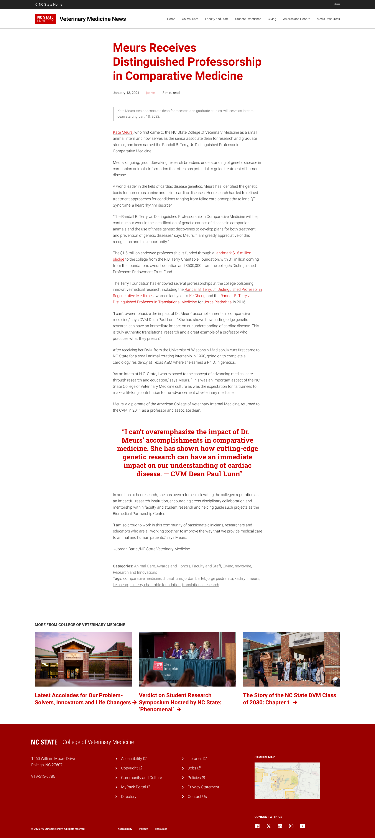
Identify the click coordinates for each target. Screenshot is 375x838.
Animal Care (190, 19)
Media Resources (328, 19)
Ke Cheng (197, 295)
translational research (200, 584)
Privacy (143, 828)
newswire (243, 566)
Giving (272, 19)
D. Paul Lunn (172, 578)
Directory (129, 796)
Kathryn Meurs (247, 578)
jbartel (150, 93)
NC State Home (50, 4)
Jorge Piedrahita (218, 302)
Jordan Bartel (194, 578)
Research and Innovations (135, 572)
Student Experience (248, 19)
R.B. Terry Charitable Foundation (155, 584)
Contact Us (197, 796)
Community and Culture (141, 777)
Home (171, 19)
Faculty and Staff (216, 19)
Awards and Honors (296, 19)
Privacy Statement (203, 787)
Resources (161, 828)
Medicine (144, 295)
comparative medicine (142, 578)
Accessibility (125, 828)
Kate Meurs (123, 132)
